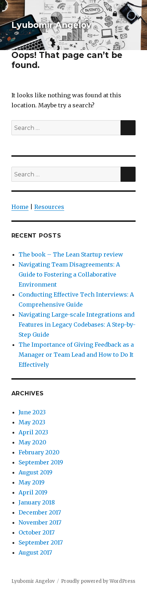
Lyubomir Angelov (51, 25)
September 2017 (41, 542)
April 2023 (33, 432)
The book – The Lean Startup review (71, 254)
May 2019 (32, 482)
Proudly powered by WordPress (98, 581)
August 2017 (35, 552)
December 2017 (40, 512)
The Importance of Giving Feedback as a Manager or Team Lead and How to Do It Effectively (76, 354)
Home (20, 206)
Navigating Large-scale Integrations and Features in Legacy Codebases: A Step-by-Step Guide (77, 324)
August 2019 (35, 472)
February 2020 (39, 452)
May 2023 (32, 422)
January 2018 (37, 502)
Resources (49, 206)
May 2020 (32, 442)
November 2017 (40, 522)
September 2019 (41, 462)
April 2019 (33, 492)
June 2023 (32, 412)
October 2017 (37, 532)
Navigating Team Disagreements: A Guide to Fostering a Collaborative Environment (69, 274)
